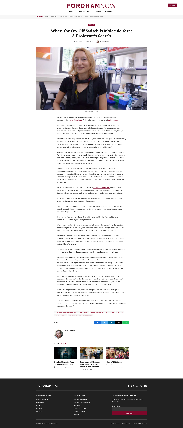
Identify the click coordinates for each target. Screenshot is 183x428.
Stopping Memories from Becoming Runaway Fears (64, 363)
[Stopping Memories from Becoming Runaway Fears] (65, 353)
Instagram (119, 312)
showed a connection (101, 187)
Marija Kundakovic (75, 120)
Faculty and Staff (83, 312)
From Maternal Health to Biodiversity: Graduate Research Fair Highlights (90, 364)
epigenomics (113, 120)
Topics (71, 12)
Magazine (108, 12)
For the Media (85, 12)
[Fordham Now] (91, 5)
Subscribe (172, 5)
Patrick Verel (105, 42)
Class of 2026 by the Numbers (114, 363)
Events (98, 12)
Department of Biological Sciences (65, 312)
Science (91, 25)
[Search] (179, 5)
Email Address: (116, 406)
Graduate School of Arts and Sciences (102, 312)
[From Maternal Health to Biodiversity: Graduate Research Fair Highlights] (91, 353)
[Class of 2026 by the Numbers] (117, 353)
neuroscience (73, 315)
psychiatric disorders (85, 315)
